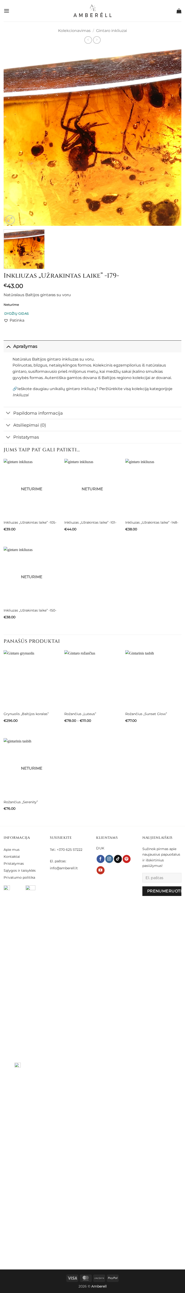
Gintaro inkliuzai (111, 30)
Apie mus (12, 849)
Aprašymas (25, 346)
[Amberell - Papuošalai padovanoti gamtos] (92, 11)
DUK (100, 848)
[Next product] (88, 40)
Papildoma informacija (38, 413)
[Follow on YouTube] (101, 870)
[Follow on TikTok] (118, 859)
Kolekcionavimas (74, 30)
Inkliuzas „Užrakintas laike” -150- (30, 610)
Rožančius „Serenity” (21, 802)
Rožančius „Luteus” (80, 714)
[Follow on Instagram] (109, 859)
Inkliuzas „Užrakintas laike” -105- (30, 522)
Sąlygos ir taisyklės (20, 870)
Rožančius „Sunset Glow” (146, 714)
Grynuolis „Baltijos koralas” (26, 714)
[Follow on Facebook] (101, 859)
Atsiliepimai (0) (29, 425)
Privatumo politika (19, 877)
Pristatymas (26, 437)
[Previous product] (96, 40)
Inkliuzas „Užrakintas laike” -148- (151, 522)
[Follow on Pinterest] (127, 859)
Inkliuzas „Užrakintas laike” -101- (90, 522)
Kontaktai (12, 856)
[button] (6, 11)
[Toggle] (8, 346)
